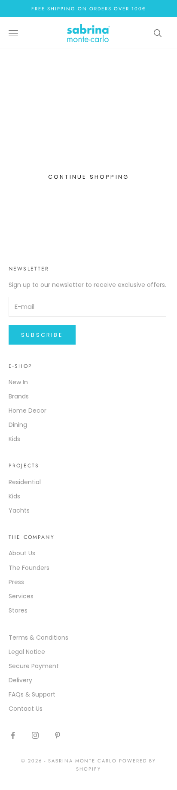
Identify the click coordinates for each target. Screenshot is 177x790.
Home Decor (27, 410)
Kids (14, 439)
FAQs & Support (32, 694)
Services (21, 596)
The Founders (29, 567)
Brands (19, 396)
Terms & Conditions (38, 637)
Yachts (19, 510)
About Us (22, 553)
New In (18, 382)
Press (16, 582)
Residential (25, 482)
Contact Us (26, 708)
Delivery (20, 680)
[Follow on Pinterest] (57, 735)
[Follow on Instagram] (35, 735)
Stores (18, 610)
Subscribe (42, 335)
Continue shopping (88, 177)
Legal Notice (27, 651)
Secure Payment (34, 666)
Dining (18, 424)
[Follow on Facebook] (13, 735)
